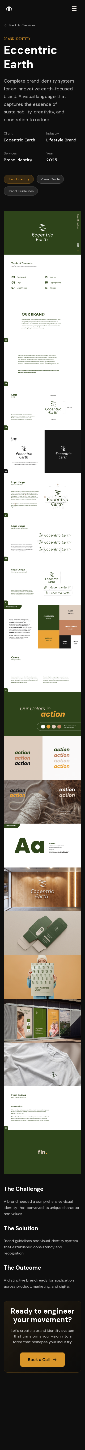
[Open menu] (74, 9)
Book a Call (39, 1359)
